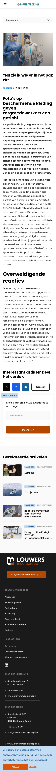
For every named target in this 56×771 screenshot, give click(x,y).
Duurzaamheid (12, 619)
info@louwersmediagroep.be (22, 732)
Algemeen (8, 88)
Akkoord (15, 767)
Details (32, 766)
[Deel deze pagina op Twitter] (6, 387)
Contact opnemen (14, 651)
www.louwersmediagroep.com (23, 743)
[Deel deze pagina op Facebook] (16, 387)
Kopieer (40, 387)
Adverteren (11, 646)
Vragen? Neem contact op (24, 574)
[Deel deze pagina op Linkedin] (25, 387)
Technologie (11, 608)
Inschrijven (28, 429)
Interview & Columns (15, 624)
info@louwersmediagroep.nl (22, 696)
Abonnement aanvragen (17, 657)
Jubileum (9, 630)
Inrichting (10, 613)
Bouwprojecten (13, 602)
